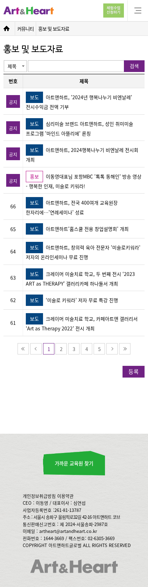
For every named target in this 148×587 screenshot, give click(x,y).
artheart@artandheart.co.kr (68, 531)
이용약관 (65, 496)
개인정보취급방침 (39, 496)
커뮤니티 (25, 28)
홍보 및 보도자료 (53, 28)
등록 (133, 371)
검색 (134, 65)
